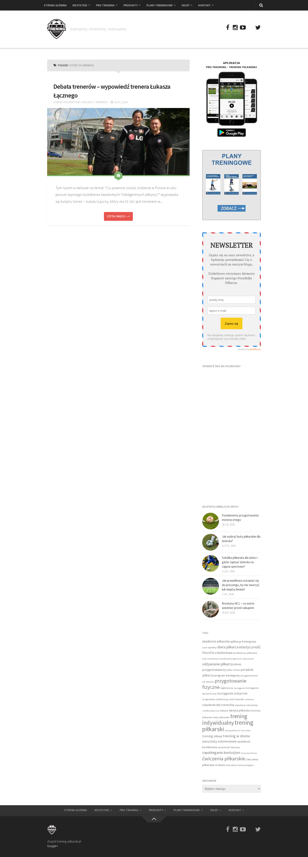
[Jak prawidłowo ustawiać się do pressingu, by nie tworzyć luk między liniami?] (210, 586)
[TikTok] (250, 28)
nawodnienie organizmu (231, 658)
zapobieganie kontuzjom (221, 752)
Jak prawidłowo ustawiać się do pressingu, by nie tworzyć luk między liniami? (240, 585)
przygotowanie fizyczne (224, 684)
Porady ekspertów (66, 102)
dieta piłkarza (227, 647)
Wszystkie (79, 5)
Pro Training (105, 5)
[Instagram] (235, 28)
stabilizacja (222, 699)
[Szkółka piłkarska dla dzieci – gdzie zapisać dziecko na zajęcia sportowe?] (210, 563)
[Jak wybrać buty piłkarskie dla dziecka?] (210, 542)
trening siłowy (212, 736)
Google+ (52, 846)
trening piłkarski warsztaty (238, 730)
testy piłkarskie (221, 717)
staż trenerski (236, 699)
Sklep (185, 5)
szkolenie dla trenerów (218, 705)
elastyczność (250, 647)
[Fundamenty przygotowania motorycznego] (210, 521)
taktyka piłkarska (239, 710)
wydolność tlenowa (229, 747)
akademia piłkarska (216, 641)
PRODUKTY (130, 5)
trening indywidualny (224, 719)
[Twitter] (258, 28)
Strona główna (55, 5)
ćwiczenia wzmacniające (240, 765)
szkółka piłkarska (210, 710)
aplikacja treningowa (243, 641)
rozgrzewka (208, 699)
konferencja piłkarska (245, 652)
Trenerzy (101, 102)
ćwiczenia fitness (249, 753)
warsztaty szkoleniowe (219, 741)
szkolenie (249, 699)
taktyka (224, 710)
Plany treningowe (159, 5)
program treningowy (227, 675)
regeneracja (226, 687)
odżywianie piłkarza (217, 664)
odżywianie (248, 658)
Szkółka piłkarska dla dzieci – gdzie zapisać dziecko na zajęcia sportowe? (240, 562)
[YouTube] (243, 28)
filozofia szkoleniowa (217, 653)
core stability (209, 647)
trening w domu (236, 735)
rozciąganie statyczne (232, 693)
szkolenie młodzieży (246, 705)
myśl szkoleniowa (210, 658)
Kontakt (204, 5)
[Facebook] (228, 28)
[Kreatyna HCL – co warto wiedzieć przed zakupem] (210, 609)
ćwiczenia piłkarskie (223, 758)
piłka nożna (233, 669)
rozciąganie (239, 688)
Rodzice (87, 102)
